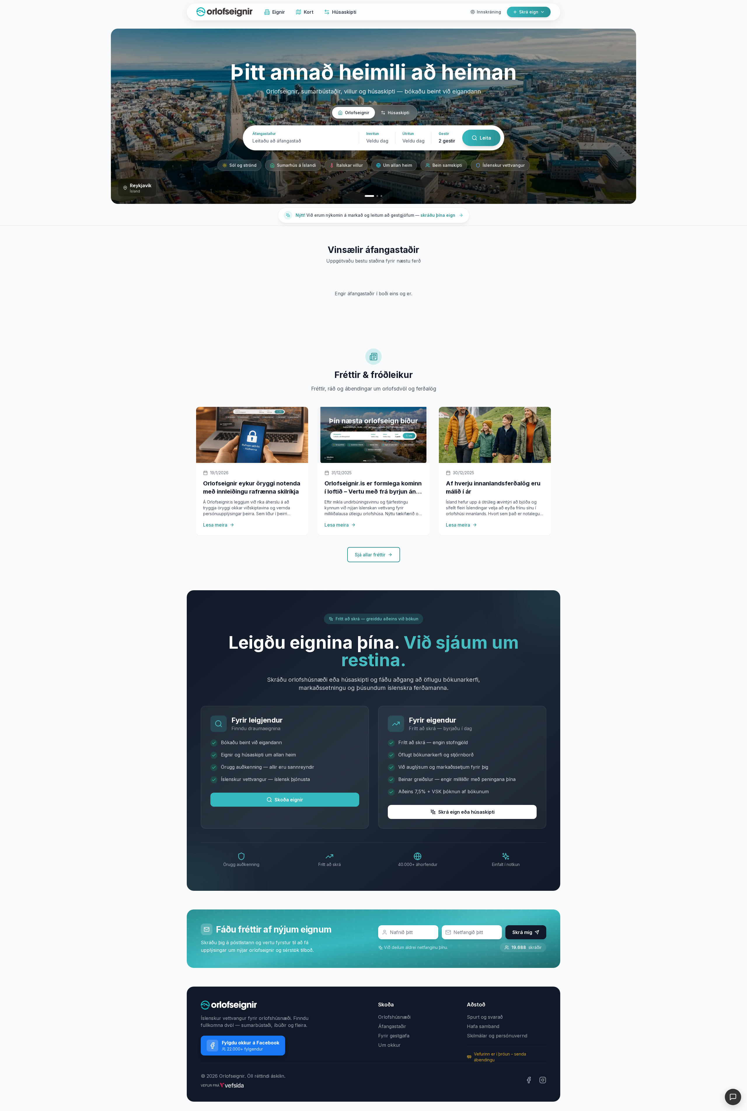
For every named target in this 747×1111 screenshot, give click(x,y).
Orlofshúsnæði (394, 1017)
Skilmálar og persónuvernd (497, 1036)
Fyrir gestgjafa (393, 1036)
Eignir (278, 12)
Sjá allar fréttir (370, 555)
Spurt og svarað (485, 1017)
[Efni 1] (365, 196)
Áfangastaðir (392, 1026)
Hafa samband (483, 1026)
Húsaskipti (344, 12)
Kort (308, 12)
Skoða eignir (289, 800)
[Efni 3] (381, 196)
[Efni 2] (373, 196)
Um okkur (389, 1045)
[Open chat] (733, 1097)
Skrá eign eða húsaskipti (466, 812)
